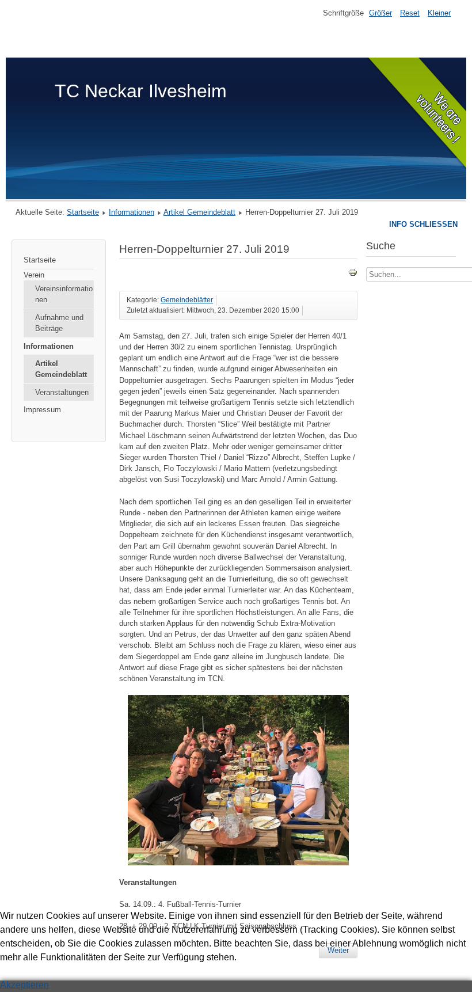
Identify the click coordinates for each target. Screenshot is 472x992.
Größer (380, 13)
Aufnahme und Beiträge (59, 323)
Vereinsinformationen (64, 294)
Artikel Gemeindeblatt (199, 212)
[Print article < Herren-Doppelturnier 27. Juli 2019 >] (352, 274)
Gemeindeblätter (187, 300)
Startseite (83, 212)
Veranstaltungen (62, 392)
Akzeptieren (24, 985)
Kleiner (439, 13)
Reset (410, 13)
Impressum (42, 409)
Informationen (131, 212)
